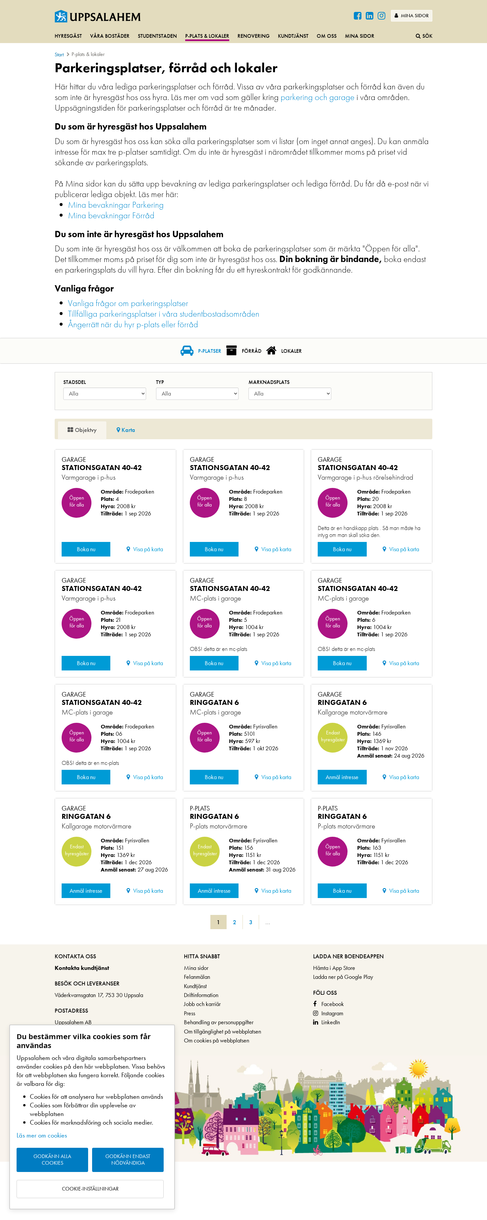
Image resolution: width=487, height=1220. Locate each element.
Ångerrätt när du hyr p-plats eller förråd (133, 324)
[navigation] (243, 36)
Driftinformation (201, 995)
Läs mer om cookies (42, 1135)
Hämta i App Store (334, 968)
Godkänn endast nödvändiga (127, 1160)
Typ (160, 382)
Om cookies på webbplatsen (216, 1040)
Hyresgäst (68, 35)
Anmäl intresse (342, 777)
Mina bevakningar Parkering (116, 204)
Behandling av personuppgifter (218, 1022)
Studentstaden (157, 35)
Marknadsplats (269, 382)
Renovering (254, 35)
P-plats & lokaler (207, 35)
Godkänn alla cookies (52, 1160)
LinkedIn (330, 1022)
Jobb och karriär (202, 1004)
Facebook (332, 1004)
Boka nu (86, 549)
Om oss (327, 35)
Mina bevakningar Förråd (111, 215)
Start (59, 54)
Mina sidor (414, 15)
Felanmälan (197, 977)
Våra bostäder (110, 35)
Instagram (332, 1013)
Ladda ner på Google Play (343, 977)
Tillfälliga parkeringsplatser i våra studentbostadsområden (163, 313)
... (267, 922)
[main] (243, 502)
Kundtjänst (293, 35)
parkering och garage (317, 97)
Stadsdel (74, 382)
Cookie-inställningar (90, 1188)
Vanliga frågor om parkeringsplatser (128, 303)
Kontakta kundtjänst (82, 968)
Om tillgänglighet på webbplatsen (222, 1031)
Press (189, 1013)
